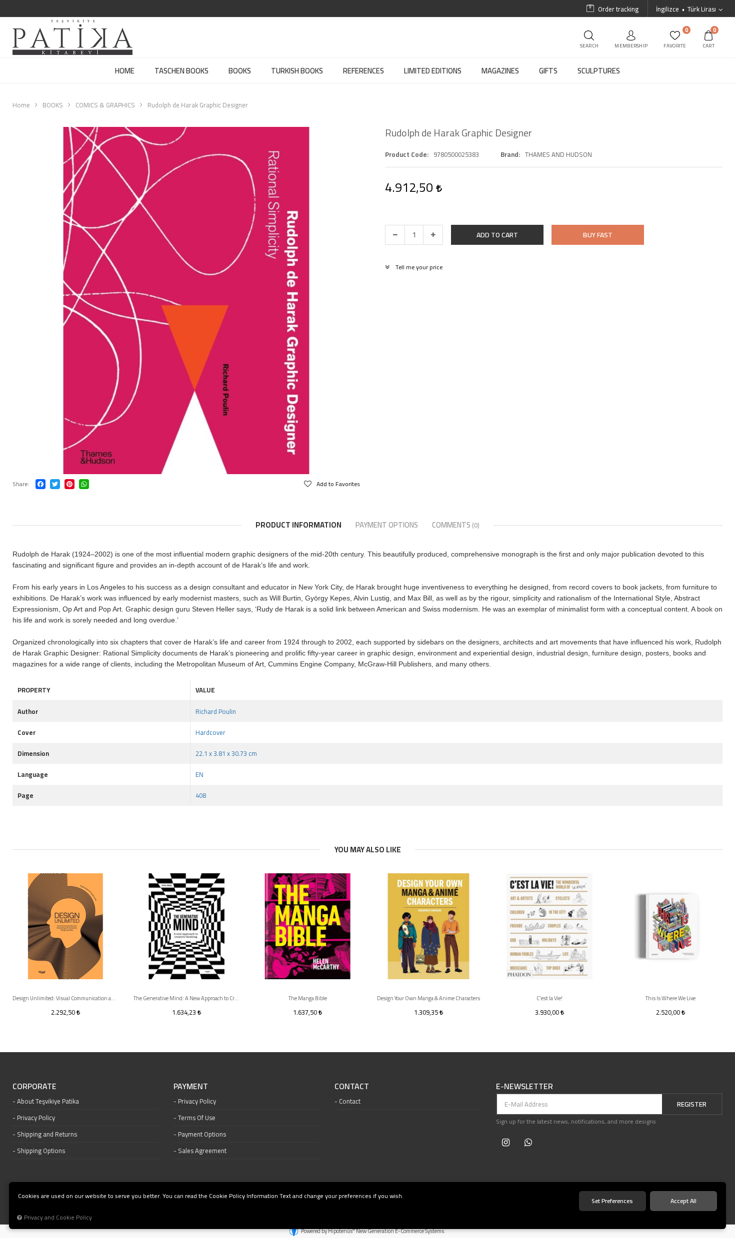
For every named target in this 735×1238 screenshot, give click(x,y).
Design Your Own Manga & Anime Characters (428, 998)
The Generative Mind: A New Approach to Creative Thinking (187, 998)
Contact (349, 1101)
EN (200, 774)
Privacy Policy (36, 1118)
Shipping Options (41, 1151)
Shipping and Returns (47, 1134)
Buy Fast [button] (597, 234)
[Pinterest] (70, 484)
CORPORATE (34, 1086)
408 (201, 795)
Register (691, 1104)
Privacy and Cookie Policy (58, 1217)
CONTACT (351, 1086)
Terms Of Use (197, 1118)
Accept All (683, 1201)
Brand (509, 154)
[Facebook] (40, 484)
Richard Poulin (216, 711)
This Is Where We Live (671, 998)
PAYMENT (191, 1086)
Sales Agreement (202, 1151)
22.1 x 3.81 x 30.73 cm (226, 753)
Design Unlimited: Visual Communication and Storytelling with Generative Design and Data (65, 998)
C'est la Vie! (549, 998)
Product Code (406, 154)
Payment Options (202, 1134)
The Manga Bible (307, 998)
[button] (497, 235)
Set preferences (612, 1201)
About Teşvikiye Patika (48, 1101)
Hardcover (211, 732)
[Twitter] (55, 484)
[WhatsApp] (84, 484)
